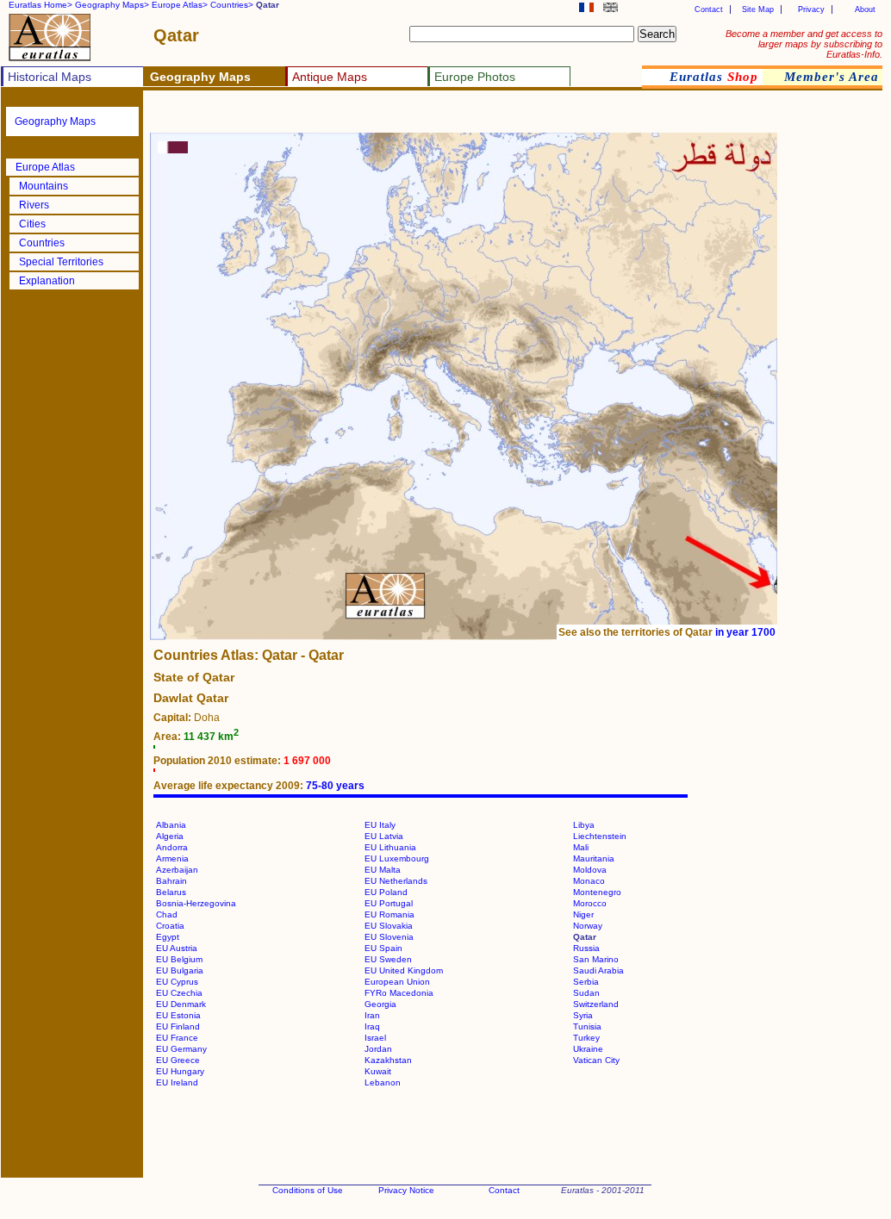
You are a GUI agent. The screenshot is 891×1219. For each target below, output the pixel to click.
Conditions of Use (307, 1190)
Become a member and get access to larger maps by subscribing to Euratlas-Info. (804, 43)
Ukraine (588, 1049)
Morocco (590, 903)
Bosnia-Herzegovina (196, 903)
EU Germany (181, 1049)
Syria (583, 1015)
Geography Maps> (112, 4)
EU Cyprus (177, 981)
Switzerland (596, 1004)
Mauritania (593, 858)
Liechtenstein (599, 836)
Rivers (34, 205)
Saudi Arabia (598, 970)
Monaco (589, 881)
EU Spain (383, 948)
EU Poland (386, 892)
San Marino (596, 959)
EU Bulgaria (179, 970)
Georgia (380, 1004)
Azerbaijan (177, 869)
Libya (584, 825)
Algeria (170, 836)
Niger (583, 914)
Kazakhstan (388, 1060)
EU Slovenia (389, 937)
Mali (581, 847)
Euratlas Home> (40, 4)
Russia (586, 948)
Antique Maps (329, 77)
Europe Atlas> (180, 4)
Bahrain (171, 881)
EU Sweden (388, 959)
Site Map (758, 9)
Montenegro (597, 892)
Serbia (586, 981)
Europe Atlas (45, 167)
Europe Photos (474, 77)
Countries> (231, 4)
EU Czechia (179, 993)
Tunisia (587, 1026)
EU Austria (176, 948)
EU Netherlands (395, 881)
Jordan (378, 1049)
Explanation (47, 281)
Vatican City (596, 1060)
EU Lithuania (390, 847)
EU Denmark (181, 1004)
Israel (375, 1037)
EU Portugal (388, 903)
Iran (372, 1015)
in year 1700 (745, 632)
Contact (709, 9)
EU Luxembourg (396, 858)
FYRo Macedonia (398, 993)
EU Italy (380, 825)
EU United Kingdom (403, 970)
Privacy (811, 9)
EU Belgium (179, 959)
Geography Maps (55, 121)
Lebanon (382, 1082)
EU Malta (382, 869)
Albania (171, 825)
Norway (587, 925)
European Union (397, 981)
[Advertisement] (355, 116)
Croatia (170, 925)
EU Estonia (178, 1015)
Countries (42, 243)
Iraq (372, 1026)
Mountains (43, 186)
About (865, 9)
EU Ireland (177, 1082)
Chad (167, 914)
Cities (32, 224)
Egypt (167, 937)
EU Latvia (383, 836)
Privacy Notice (406, 1190)
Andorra (172, 847)
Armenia (172, 858)
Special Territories (61, 262)
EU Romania (389, 914)
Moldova (590, 869)
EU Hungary (180, 1071)
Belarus (171, 892)
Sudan (586, 993)
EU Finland (178, 1026)
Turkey (586, 1037)
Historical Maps (49, 77)
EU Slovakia (388, 925)
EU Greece (178, 1060)
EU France (177, 1037)
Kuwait (377, 1071)
